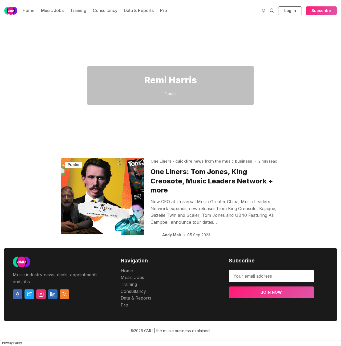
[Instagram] (41, 294)
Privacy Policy (12, 343)
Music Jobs (52, 10)
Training (78, 10)
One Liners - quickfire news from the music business (201, 161)
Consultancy (105, 10)
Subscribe (321, 10)
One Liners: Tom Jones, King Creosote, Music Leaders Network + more (212, 180)
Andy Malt (171, 235)
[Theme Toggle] (263, 10)
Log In (290, 10)
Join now (271, 292)
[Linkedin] (53, 294)
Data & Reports (139, 10)
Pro (163, 10)
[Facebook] (17, 294)
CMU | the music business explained (177, 330)
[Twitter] (29, 294)
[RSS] (64, 294)
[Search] (272, 10)
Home (29, 10)
